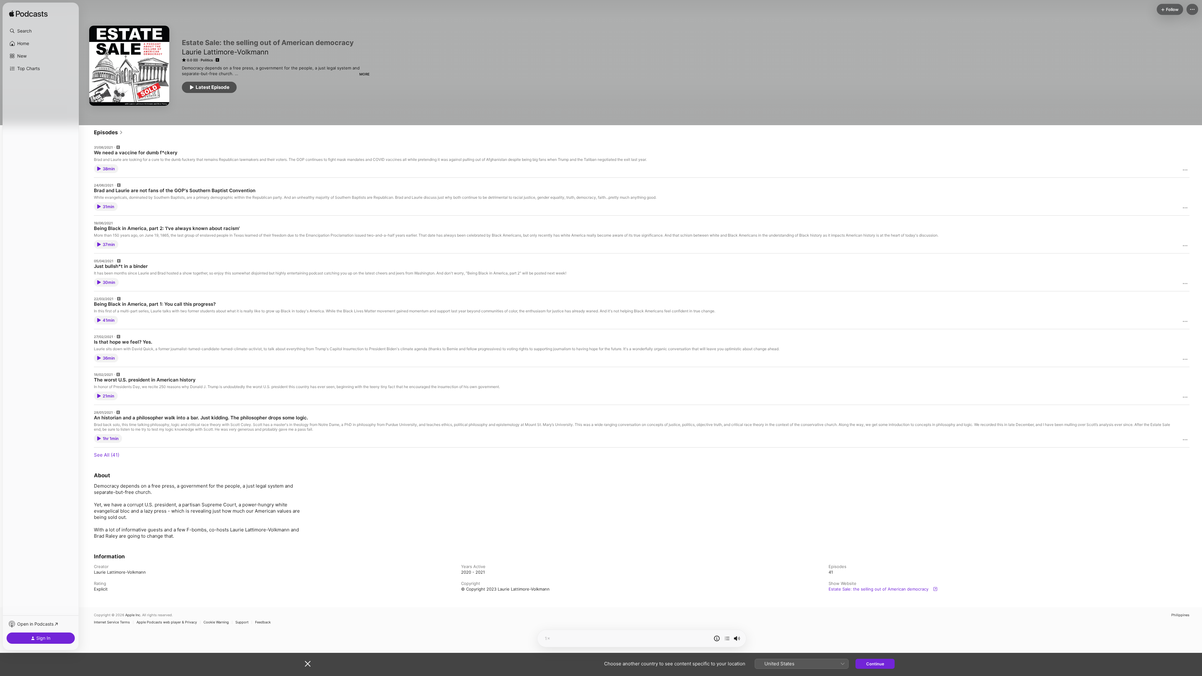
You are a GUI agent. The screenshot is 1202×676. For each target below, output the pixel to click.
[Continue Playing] (727, 638)
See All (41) (106, 455)
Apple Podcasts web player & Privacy (166, 622)
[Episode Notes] (717, 638)
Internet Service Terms (112, 622)
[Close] (308, 664)
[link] (108, 132)
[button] (40, 31)
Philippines (1180, 615)
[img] (28, 14)
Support (242, 622)
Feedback (263, 622)
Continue (875, 663)
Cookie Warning (216, 622)
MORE (364, 74)
